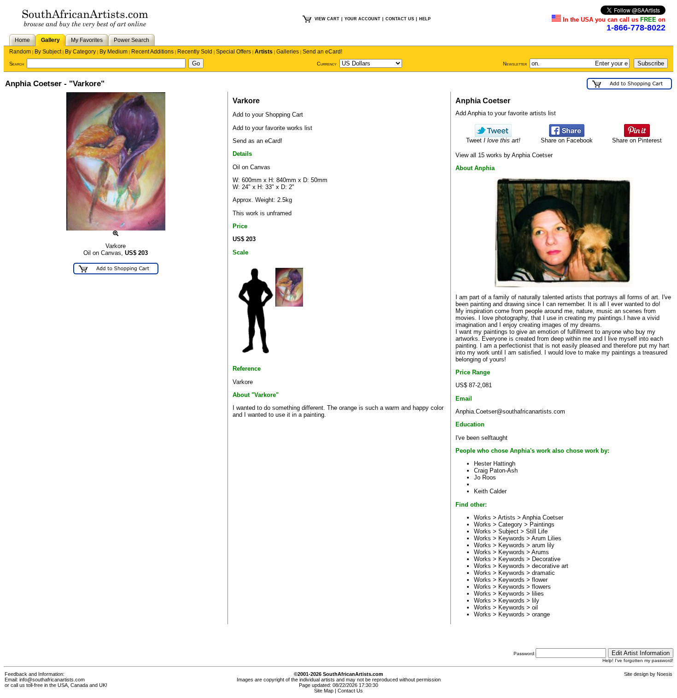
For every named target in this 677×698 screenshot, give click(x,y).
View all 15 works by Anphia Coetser (504, 155)
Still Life (537, 531)
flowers (541, 586)
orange (541, 614)
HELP (425, 19)
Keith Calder (490, 491)
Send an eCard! (322, 51)
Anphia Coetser (542, 517)
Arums (540, 552)
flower (540, 579)
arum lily (543, 545)
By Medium (113, 51)
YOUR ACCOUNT (362, 19)
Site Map (323, 690)
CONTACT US (399, 19)
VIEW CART (327, 19)
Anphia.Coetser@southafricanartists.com (510, 411)
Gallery (50, 40)
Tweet (493, 140)
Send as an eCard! (257, 140)
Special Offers (233, 51)
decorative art (550, 565)
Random (20, 51)
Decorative (546, 559)
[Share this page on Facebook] (566, 134)
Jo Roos (485, 477)
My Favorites (87, 40)
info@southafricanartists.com (52, 679)
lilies (538, 593)
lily (535, 600)
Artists (264, 51)
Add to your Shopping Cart (268, 114)
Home (22, 40)
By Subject (48, 51)
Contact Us (350, 690)
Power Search (131, 40)
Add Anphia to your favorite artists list (505, 113)
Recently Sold (194, 51)
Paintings (542, 524)
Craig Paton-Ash (496, 470)
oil (535, 607)
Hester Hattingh (494, 463)
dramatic (543, 572)
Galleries (287, 51)
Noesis (664, 674)
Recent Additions (152, 51)
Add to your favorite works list (272, 127)
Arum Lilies (546, 538)
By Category (80, 51)
